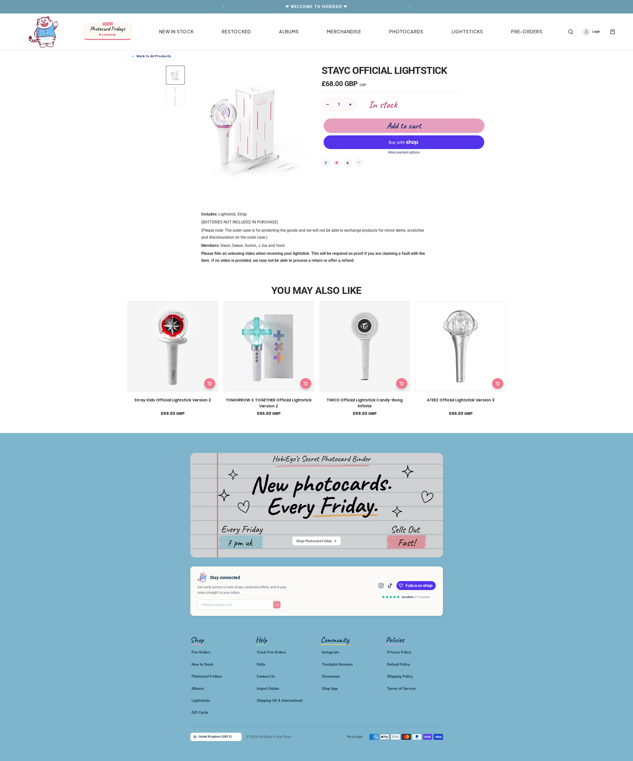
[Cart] (612, 31)
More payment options (404, 152)
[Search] (570, 31)
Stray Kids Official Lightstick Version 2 (172, 400)
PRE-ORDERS (526, 32)
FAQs (261, 664)
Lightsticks (201, 700)
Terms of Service (401, 688)
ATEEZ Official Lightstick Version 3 (460, 400)
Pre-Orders (201, 652)
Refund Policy (398, 664)
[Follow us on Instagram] (383, 585)
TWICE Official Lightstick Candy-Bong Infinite (364, 403)
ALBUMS (289, 32)
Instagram (330, 652)
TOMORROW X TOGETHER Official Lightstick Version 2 (268, 403)
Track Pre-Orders (271, 652)
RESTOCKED (236, 32)
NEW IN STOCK (176, 32)
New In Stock (202, 664)
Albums (198, 688)
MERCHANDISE (344, 32)
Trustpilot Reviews (337, 664)
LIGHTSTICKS (467, 32)
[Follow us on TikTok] (390, 585)
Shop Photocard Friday (314, 541)
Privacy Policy (399, 652)
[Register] (277, 604)
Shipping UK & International (279, 700)
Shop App (330, 688)
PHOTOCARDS (406, 32)
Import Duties (268, 688)
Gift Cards (200, 712)
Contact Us (266, 676)
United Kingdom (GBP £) (215, 736)
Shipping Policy (400, 676)
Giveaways (331, 676)
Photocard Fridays (207, 676)
